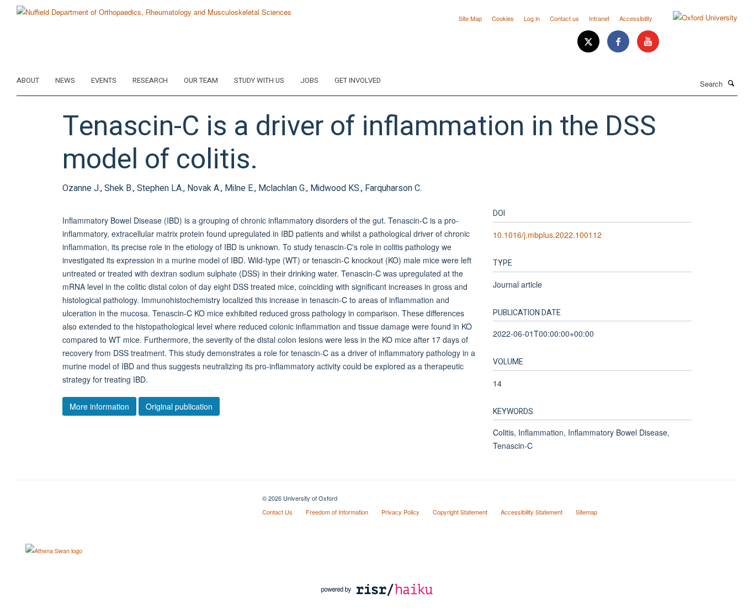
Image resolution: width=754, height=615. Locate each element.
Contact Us (277, 511)
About (28, 80)
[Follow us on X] (589, 41)
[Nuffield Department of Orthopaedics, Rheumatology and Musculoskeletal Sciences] (154, 8)
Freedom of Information (337, 511)
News (65, 80)
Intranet (599, 18)
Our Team (201, 80)
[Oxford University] (696, 17)
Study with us (259, 80)
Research (150, 80)
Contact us (564, 18)
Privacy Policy (400, 511)
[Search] (731, 83)
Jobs (309, 80)
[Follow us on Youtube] (648, 41)
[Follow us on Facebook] (619, 41)
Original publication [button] (179, 406)
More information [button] (99, 406)
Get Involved (357, 80)
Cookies (503, 18)
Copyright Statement (460, 511)
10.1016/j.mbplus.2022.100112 (547, 234)
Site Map (470, 18)
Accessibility (635, 18)
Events (103, 80)
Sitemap (586, 511)
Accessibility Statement (531, 511)
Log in (532, 18)
